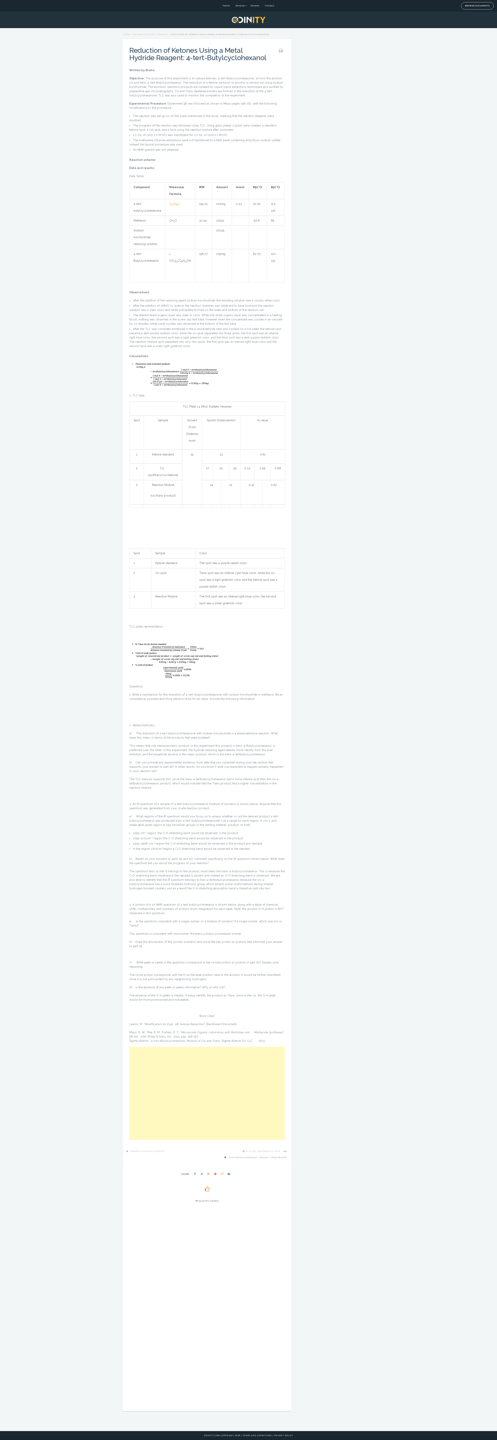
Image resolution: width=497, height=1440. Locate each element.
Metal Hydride (279, 1157)
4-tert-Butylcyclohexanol (243, 1157)
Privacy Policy (283, 1435)
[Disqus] (207, 1260)
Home (226, 5)
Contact (269, 5)
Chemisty (162, 34)
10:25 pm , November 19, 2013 (263, 1151)
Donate (255, 5)
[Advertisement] (207, 1093)
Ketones (264, 1157)
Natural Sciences (143, 34)
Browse (240, 5)
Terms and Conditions (257, 1435)
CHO (174, 204)
